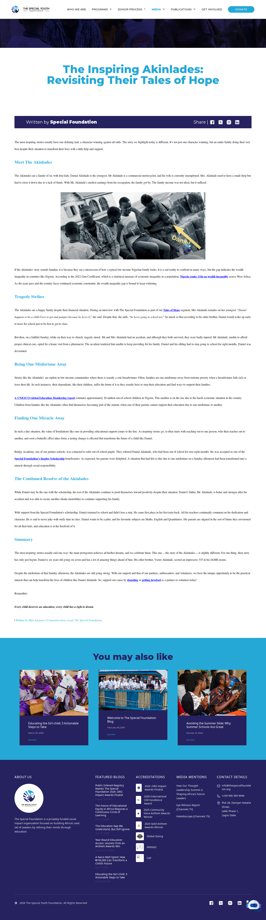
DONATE (241, 9)
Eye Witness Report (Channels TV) (188, 807)
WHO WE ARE (76, 9)
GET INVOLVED (212, 9)
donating (132, 580)
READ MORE (32, 740)
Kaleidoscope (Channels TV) (193, 816)
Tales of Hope (171, 310)
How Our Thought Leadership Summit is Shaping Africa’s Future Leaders (190, 792)
